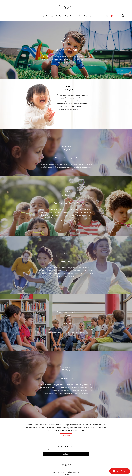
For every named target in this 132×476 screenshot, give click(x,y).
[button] (122, 15)
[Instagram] (107, 16)
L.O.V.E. (66, 8)
